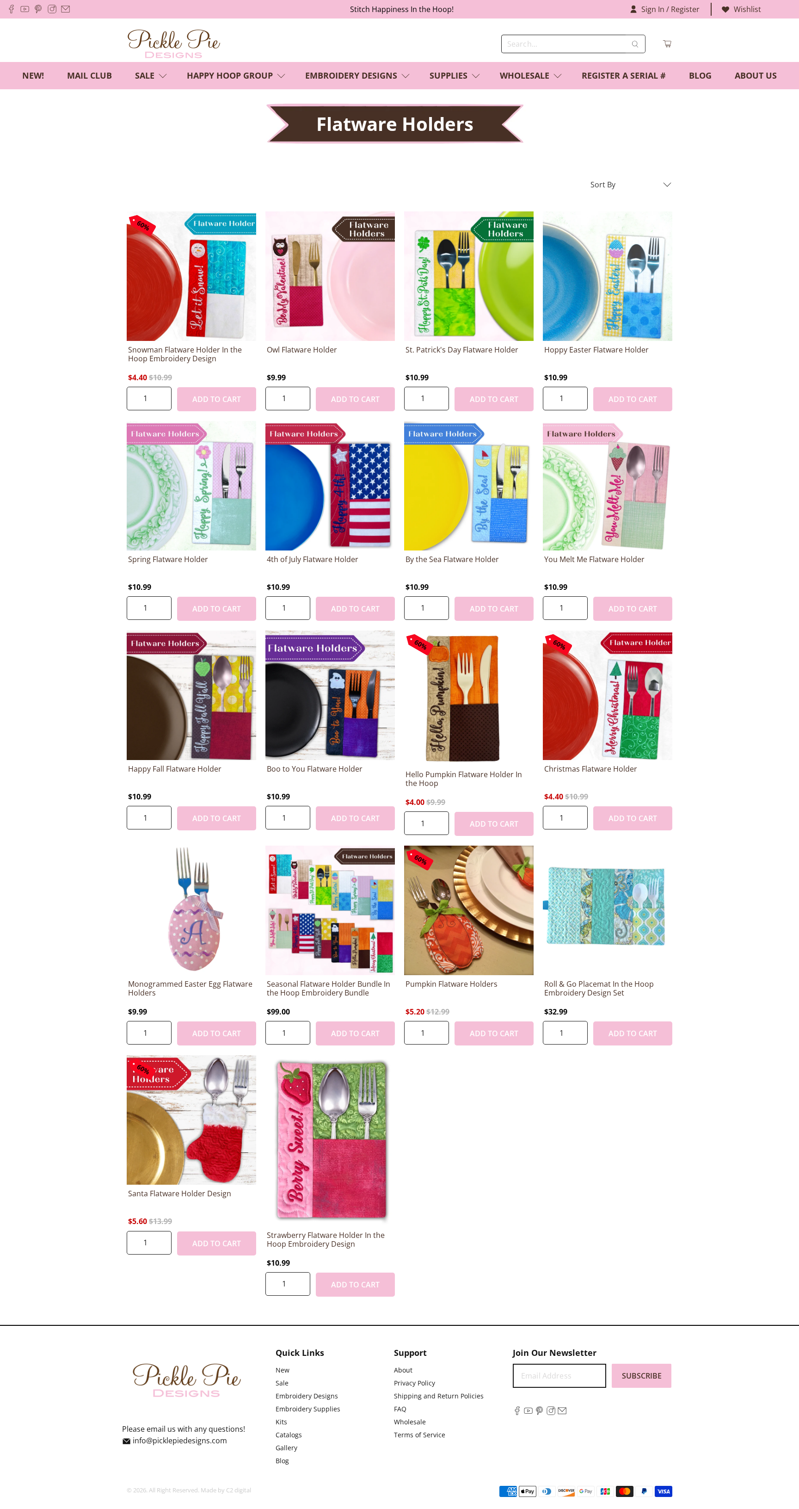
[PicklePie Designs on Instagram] (52, 9)
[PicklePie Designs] (174, 44)
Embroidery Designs (351, 75)
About (403, 1370)
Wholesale (524, 75)
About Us (756, 75)
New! (33, 75)
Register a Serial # (624, 75)
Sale (144, 75)
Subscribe (642, 1376)
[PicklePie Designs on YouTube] (24, 9)
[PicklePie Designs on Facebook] (11, 9)
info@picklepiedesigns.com (180, 1440)
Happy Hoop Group (230, 75)
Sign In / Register (670, 9)
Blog (700, 75)
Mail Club (89, 75)
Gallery (286, 1447)
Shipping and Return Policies (439, 1395)
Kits (281, 1421)
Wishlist (747, 9)
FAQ (400, 1408)
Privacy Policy (414, 1383)
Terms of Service (419, 1434)
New (282, 1370)
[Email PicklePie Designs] (65, 9)
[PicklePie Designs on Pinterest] (38, 9)
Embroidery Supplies (308, 1408)
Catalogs (289, 1434)
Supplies (448, 75)
